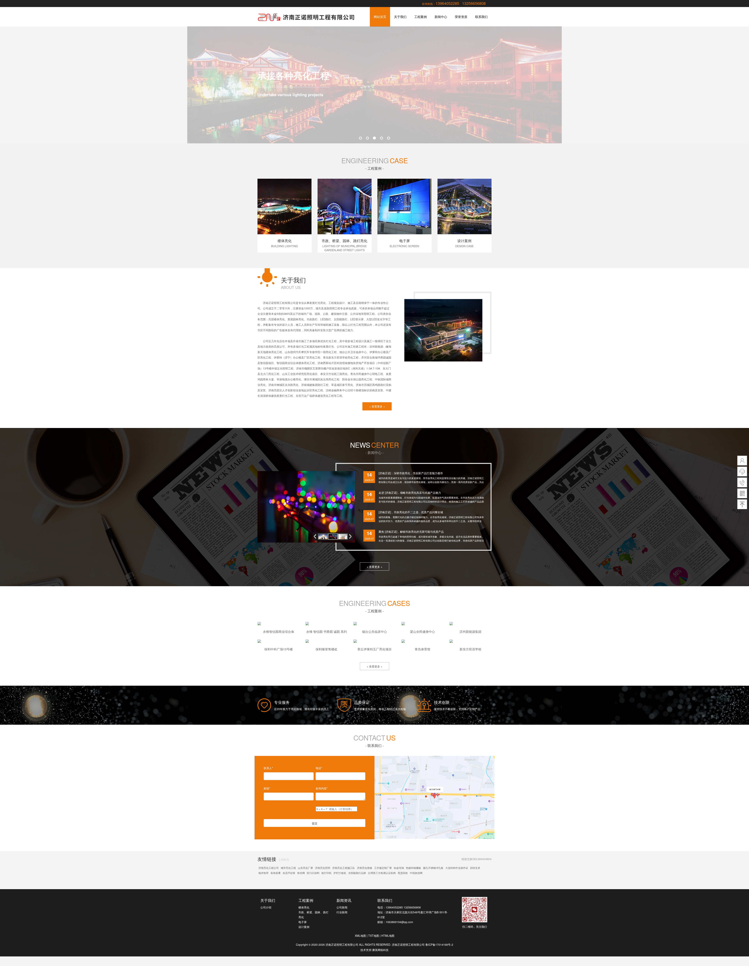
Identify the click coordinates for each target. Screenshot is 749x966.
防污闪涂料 (313, 873)
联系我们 (481, 16)
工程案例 (420, 16)
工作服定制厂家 (383, 868)
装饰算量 (276, 873)
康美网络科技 (380, 950)
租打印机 (326, 873)
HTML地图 (387, 936)
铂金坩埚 (399, 868)
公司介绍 (265, 907)
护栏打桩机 (340, 873)
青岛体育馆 (422, 649)
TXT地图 (373, 936)
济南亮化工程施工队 (343, 868)
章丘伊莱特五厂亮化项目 (374, 649)
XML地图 (360, 936)
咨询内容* (321, 788)
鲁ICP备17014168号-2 (439, 944)
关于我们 (400, 16)
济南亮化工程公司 (268, 868)
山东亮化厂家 (305, 868)
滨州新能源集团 (470, 631)
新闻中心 (441, 16)
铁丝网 (301, 873)
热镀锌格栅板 (413, 868)
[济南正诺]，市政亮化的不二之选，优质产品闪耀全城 (411, 512)
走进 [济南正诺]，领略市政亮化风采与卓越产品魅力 (410, 493)
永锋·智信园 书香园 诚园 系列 (326, 631)
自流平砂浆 (289, 873)
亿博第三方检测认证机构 (382, 873)
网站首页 (380, 16)
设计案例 (303, 927)
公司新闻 (341, 907)
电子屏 (302, 922)
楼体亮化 (303, 907)
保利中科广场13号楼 (278, 649)
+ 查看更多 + (377, 406)
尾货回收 (403, 873)
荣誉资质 (461, 16)
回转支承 (475, 868)
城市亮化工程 (288, 868)
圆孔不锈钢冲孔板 (433, 868)
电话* (319, 768)
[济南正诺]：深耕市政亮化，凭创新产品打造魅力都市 (411, 473)
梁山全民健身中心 (422, 631)
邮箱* (267, 788)
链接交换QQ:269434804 (476, 859)
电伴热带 (263, 873)
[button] (351, 536)
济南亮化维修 (364, 868)
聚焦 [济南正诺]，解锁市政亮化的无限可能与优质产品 (411, 532)
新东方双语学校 (470, 649)
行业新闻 (341, 912)
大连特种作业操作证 (456, 868)
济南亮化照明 (322, 868)
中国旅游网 (416, 873)
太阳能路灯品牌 (357, 873)
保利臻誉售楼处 (326, 649)
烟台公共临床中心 (374, 631)
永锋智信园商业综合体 (278, 631)
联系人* (268, 768)
